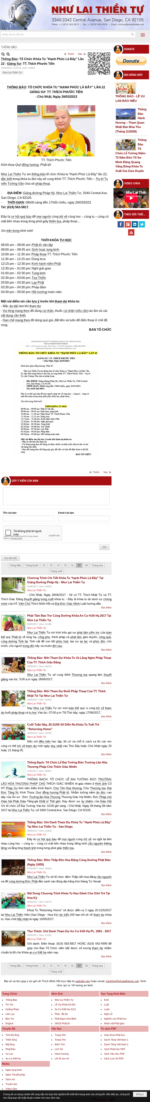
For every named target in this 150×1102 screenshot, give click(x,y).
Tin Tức (9, 1004)
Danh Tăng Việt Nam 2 (116, 1044)
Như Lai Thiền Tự (12, 72)
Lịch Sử (59, 1049)
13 (51, 565)
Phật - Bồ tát (61, 1014)
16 (72, 565)
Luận (107, 1009)
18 (86, 565)
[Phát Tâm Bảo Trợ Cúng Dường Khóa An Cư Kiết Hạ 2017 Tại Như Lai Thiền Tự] (13, 623)
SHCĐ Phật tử (62, 1023)
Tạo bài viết (10, 558)
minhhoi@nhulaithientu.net (122, 981)
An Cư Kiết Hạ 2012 (65, 1009)
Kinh (106, 1000)
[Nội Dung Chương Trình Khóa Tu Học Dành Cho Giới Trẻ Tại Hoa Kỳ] (13, 900)
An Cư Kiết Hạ (13, 1058)
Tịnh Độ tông (12, 1035)
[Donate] (131, 61)
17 (79, 565)
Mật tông (10, 1044)
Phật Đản (10, 1049)
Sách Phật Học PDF (114, 1049)
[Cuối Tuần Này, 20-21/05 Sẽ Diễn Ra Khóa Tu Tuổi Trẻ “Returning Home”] (13, 732)
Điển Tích (60, 1044)
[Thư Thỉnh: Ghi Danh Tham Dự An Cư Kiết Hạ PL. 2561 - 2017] (13, 938)
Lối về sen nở (62, 1058)
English (9, 1023)
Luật (106, 1004)
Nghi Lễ (108, 1014)
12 (44, 565)
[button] (142, 35)
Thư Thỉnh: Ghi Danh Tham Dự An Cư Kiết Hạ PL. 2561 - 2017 (69, 931)
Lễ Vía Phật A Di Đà (65, 1004)
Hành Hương (62, 1054)
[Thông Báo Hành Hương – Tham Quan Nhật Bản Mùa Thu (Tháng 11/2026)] (126, 114)
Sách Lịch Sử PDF (114, 1058)
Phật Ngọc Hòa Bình (65, 1018)
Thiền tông (11, 1039)
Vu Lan (9, 1054)
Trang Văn (60, 1035)
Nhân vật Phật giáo (114, 1023)
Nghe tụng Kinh (13, 1070)
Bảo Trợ (9, 1018)
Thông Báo (11, 1000)
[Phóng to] (8, 54)
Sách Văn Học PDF (114, 1054)
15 (65, 565)
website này (82, 981)
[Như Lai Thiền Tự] (75, 15)
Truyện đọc (11, 1084)
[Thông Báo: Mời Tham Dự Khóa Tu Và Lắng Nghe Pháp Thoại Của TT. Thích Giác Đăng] (13, 665)
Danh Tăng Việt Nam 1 (116, 1039)
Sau (80, 54)
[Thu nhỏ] (3, 54)
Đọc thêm (106, 607)
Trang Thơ (60, 1039)
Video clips (11, 1088)
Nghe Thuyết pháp (15, 1074)
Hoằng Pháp (12, 1009)
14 (58, 565)
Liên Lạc (10, 1014)
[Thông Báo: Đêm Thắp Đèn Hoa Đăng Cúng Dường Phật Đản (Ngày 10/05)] (13, 867)
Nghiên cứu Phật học (115, 1018)
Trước (71, 54)
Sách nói (10, 1079)
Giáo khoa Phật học (114, 1035)
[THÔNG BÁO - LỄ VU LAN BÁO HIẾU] (126, 88)
